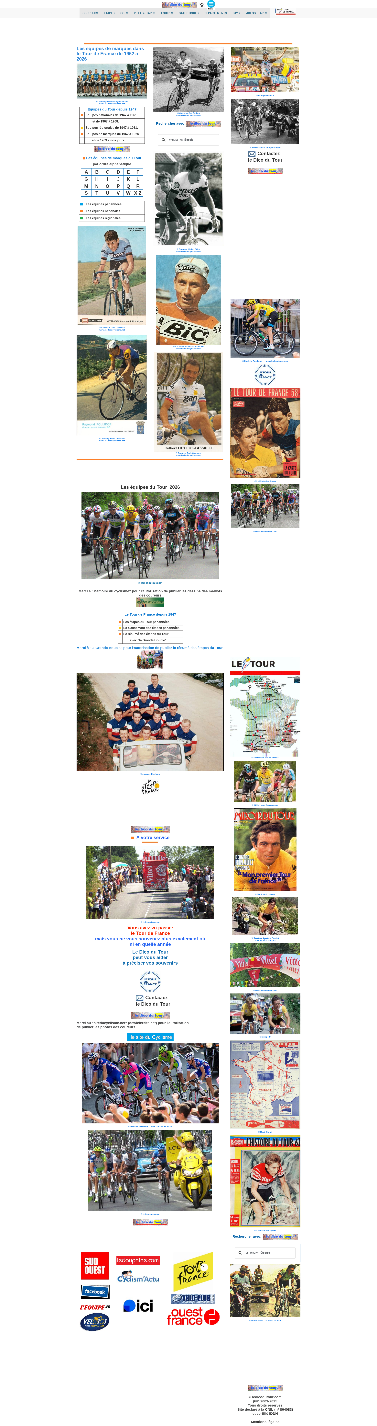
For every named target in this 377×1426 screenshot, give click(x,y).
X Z (138, 193)
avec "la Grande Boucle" (148, 640)
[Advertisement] (188, 31)
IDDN (273, 1414)
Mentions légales (265, 1422)
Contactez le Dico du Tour (150, 1001)
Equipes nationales (99, 115)
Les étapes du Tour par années (146, 622)
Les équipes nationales (103, 211)
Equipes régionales (99, 127)
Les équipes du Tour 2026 (150, 487)
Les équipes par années (104, 204)
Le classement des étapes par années (151, 628)
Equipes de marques (100, 134)
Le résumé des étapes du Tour (145, 634)
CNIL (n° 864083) (279, 1409)
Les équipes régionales (103, 218)
